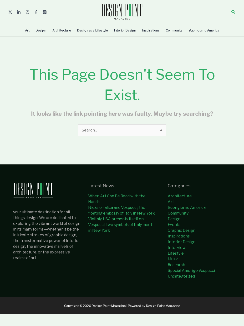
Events (174, 224)
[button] (233, 12)
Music (173, 259)
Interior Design (181, 242)
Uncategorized (181, 276)
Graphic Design (181, 230)
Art (171, 202)
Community (178, 213)
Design (174, 219)
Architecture (180, 196)
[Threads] (44, 12)
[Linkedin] (19, 12)
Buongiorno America (187, 207)
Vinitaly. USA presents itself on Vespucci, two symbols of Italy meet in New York (120, 225)
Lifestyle (176, 253)
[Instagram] (27, 12)
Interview (177, 247)
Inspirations (179, 236)
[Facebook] (36, 12)
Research (176, 265)
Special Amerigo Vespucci (191, 270)
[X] (10, 12)
